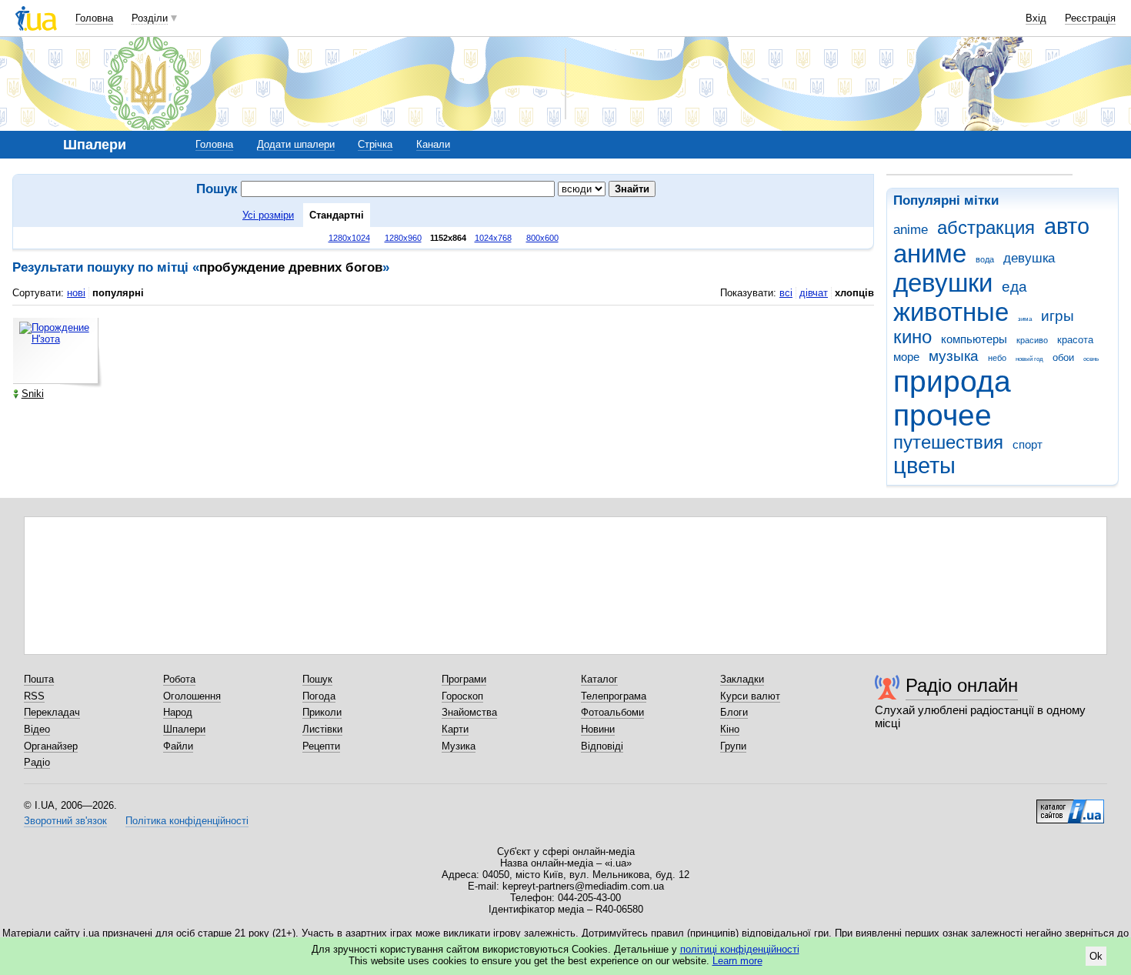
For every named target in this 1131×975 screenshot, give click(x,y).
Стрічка (375, 144)
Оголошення (192, 696)
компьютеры (974, 339)
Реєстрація (1090, 18)
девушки (943, 283)
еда (1014, 287)
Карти (455, 729)
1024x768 (493, 237)
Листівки (322, 729)
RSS (34, 696)
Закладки (742, 679)
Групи (733, 746)
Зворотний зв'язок (65, 820)
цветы (924, 465)
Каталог (599, 679)
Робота (179, 679)
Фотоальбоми (612, 712)
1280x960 (403, 237)
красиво (1032, 340)
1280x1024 (349, 237)
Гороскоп (462, 696)
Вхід (1036, 18)
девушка (1029, 258)
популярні (118, 293)
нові (76, 293)
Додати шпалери (296, 144)
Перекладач (52, 712)
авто (1066, 226)
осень (1091, 359)
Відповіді (602, 746)
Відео (37, 729)
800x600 (542, 237)
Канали (433, 144)
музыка (954, 356)
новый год (1029, 359)
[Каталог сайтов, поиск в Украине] (1070, 806)
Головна (94, 18)
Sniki (33, 393)
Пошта (39, 679)
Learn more (737, 961)
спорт (1028, 444)
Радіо (37, 762)
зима (1025, 319)
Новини (598, 729)
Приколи (322, 712)
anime (910, 229)
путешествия (948, 442)
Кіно (729, 729)
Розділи (150, 18)
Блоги (734, 712)
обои (1063, 357)
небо (997, 357)
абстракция (986, 228)
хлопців (854, 293)
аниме (929, 253)
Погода (318, 696)
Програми (464, 679)
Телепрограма (613, 696)
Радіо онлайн (962, 685)
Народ (177, 712)
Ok (1096, 956)
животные (951, 312)
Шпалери (184, 729)
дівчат (813, 293)
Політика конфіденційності (187, 820)
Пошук (317, 679)
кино (912, 337)
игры (1057, 316)
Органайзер (51, 746)
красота (1075, 340)
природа (952, 381)
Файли (178, 746)
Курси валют (750, 696)
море (906, 356)
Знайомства (469, 712)
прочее (942, 415)
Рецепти (321, 746)
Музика (458, 746)
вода (985, 259)
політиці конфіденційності (739, 949)
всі (785, 293)
